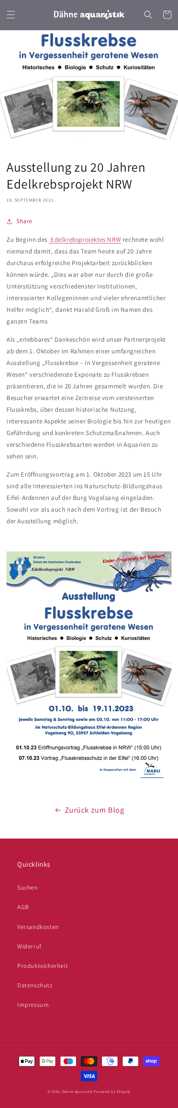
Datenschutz (35, 985)
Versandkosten (38, 927)
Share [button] (24, 221)
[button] (10, 14)
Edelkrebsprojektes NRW (85, 239)
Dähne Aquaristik (77, 1091)
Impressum (33, 1005)
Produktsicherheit (42, 966)
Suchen (27, 887)
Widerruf (29, 946)
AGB (23, 907)
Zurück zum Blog (94, 810)
